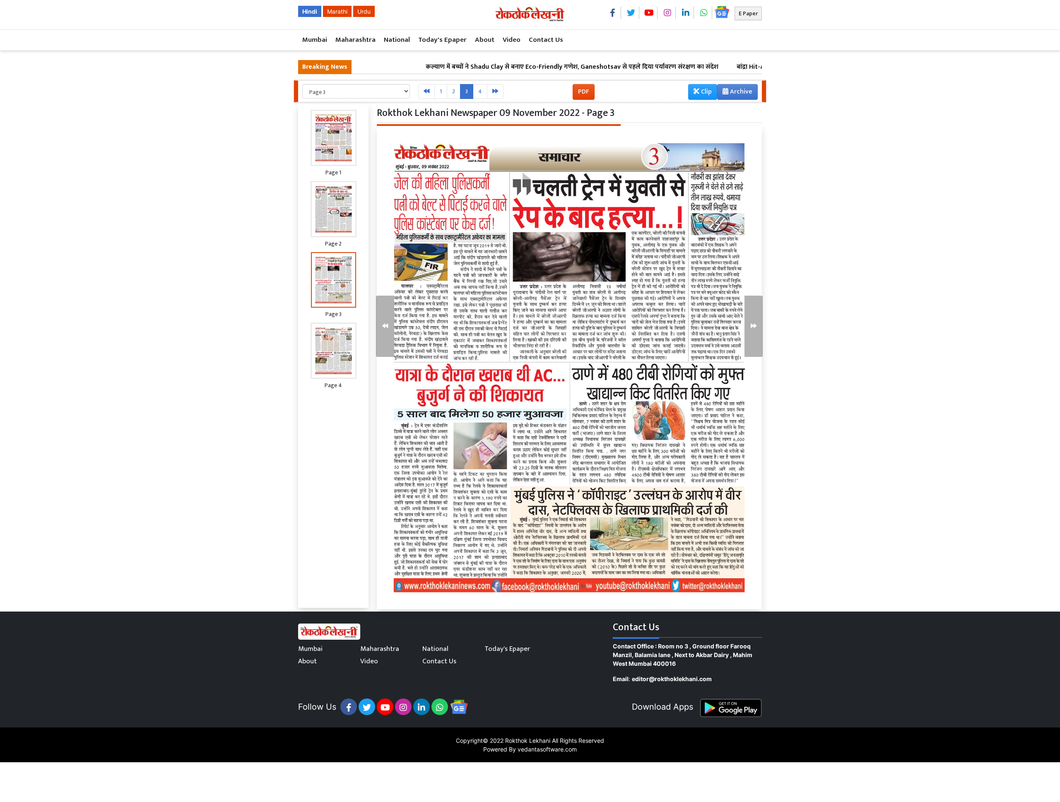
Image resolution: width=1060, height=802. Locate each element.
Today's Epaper (442, 40)
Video (511, 40)
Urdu (364, 11)
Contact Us (546, 40)
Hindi (309, 11)
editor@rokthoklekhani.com (672, 678)
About (484, 40)
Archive (740, 91)
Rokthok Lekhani (527, 740)
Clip (705, 91)
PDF (583, 91)
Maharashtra (355, 40)
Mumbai (314, 40)
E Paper (748, 13)
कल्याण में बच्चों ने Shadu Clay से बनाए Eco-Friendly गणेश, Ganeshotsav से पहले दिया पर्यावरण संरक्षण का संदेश (526, 67)
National (397, 40)
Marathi (337, 11)
